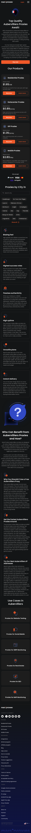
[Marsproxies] (7, 2)
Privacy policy (5, 775)
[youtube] (19, 716)
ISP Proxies (4, 729)
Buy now (15, 62)
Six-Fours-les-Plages (19, 199)
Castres (4, 211)
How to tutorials (5, 754)
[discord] (9, 716)
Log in (22, 2)
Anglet (14, 207)
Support (3, 815)
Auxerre (4, 203)
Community (4, 818)
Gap (18, 211)
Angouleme (5, 218)
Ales (12, 211)
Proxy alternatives (6, 766)
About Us (3, 809)
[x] (6, 716)
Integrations (4, 739)
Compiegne (23, 207)
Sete (14, 218)
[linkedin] (16, 716)
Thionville (25, 211)
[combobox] (17, 193)
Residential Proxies (6, 723)
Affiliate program (6, 745)
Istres (18, 215)
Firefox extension (5, 791)
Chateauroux (23, 218)
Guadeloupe (6, 199)
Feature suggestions (6, 760)
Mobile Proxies (5, 732)
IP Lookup (3, 794)
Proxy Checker (5, 803)
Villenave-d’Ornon (16, 203)
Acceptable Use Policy (7, 778)
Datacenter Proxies (6, 726)
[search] (3, 193)
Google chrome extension (8, 788)
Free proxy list (5, 763)
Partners (3, 812)
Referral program (5, 742)
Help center (4, 751)
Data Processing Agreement (9, 781)
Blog (2, 748)
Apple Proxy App (5, 800)
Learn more (22, 93)
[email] (2, 716)
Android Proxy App (6, 797)
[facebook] (13, 716)
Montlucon (5, 207)
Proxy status (4, 757)
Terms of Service (5, 772)
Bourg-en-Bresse (7, 215)
